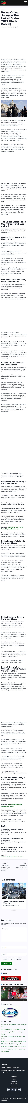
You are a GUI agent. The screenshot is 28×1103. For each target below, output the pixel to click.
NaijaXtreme (4, 1100)
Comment (5, 929)
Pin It (11, 856)
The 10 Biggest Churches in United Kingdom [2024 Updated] (6, 867)
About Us (14, 1079)
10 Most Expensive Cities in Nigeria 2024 (12, 1044)
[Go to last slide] (4, 896)
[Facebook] (8, 1089)
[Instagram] (15, 1089)
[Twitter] (12, 1089)
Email (4, 954)
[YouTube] (19, 1089)
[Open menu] (25, 2)
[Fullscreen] (25, 1000)
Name (4, 947)
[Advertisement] (14, 44)
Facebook (7, 856)
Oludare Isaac (6, 27)
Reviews (3, 9)
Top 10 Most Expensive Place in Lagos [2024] (13, 1041)
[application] (14, 993)
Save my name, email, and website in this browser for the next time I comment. (13, 958)
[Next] (24, 896)
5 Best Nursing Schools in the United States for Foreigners (21, 866)
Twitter (3, 856)
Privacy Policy (14, 1083)
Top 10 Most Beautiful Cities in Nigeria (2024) (13, 1046)
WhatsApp (16, 856)
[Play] (2, 1000)
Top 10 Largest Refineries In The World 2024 (13, 902)
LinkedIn (21, 856)
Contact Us (14, 1081)
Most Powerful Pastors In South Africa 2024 (13, 1029)
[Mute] (23, 1000)
